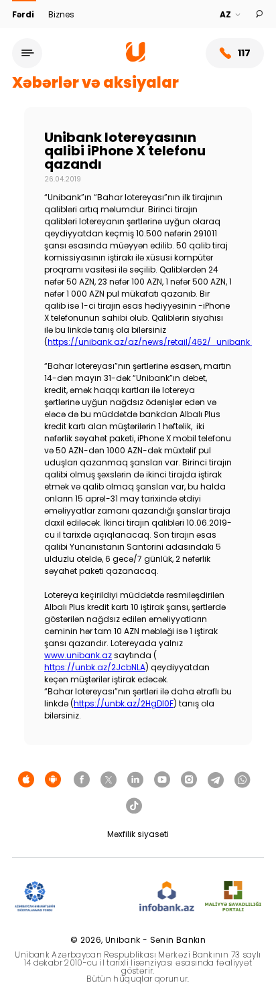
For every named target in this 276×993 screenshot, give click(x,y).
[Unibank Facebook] (82, 780)
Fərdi (24, 14)
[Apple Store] (26, 780)
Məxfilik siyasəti (138, 834)
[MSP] (233, 897)
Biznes (61, 14)
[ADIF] (35, 897)
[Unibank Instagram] (189, 780)
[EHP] (97, 897)
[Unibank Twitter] (108, 780)
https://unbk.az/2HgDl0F (124, 703)
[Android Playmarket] (53, 780)
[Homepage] (135, 59)
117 (244, 53)
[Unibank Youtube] (162, 780)
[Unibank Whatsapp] (242, 780)
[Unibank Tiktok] (134, 806)
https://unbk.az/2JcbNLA (94, 667)
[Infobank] (167, 897)
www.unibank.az (78, 655)
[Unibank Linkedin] (135, 780)
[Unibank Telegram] (216, 780)
